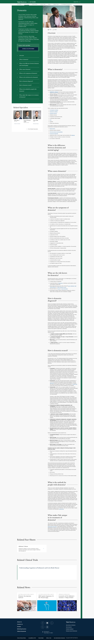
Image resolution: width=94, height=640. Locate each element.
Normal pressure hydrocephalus (56, 131)
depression (61, 283)
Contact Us (20, 624)
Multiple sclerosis (53, 113)
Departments (34, 4)
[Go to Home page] (21, 2)
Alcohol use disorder (54, 133)
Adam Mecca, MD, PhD (52, 526)
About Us (19, 621)
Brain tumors (52, 128)
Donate (19, 626)
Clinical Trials (42, 4)
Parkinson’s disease (54, 111)
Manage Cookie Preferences (71, 630)
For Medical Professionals (66, 4)
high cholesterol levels (61, 287)
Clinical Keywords (21, 631)
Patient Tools (56, 4)
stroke (59, 288)
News (49, 4)
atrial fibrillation (64, 288)
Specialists (19, 4)
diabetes (73, 135)
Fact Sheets (26, 4)
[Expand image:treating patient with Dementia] (81, 27)
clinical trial (75, 384)
